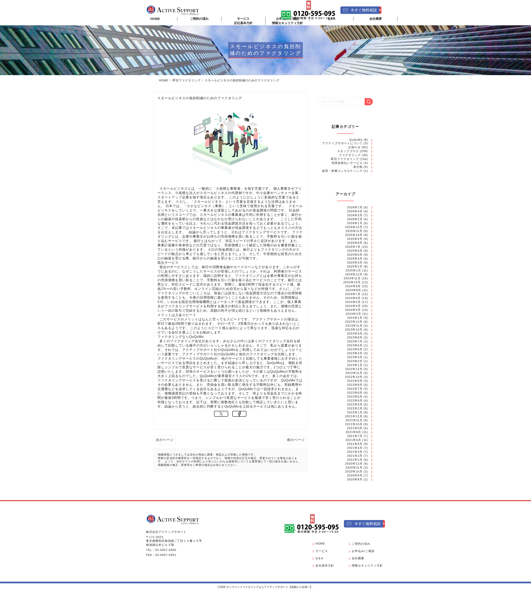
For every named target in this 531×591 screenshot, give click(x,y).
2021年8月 (353, 432)
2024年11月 (352, 278)
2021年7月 (355, 436)
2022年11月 (354, 373)
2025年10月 (354, 235)
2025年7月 (353, 246)
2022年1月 (355, 412)
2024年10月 (352, 282)
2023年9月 (355, 333)
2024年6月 (353, 298)
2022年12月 (354, 369)
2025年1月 (353, 270)
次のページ (164, 440)
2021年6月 (353, 440)
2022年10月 (354, 377)
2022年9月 (355, 380)
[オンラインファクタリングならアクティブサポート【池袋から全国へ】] (173, 519)
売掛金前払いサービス (347, 163)
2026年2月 (355, 219)
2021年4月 (355, 447)
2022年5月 (355, 396)
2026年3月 (355, 215)
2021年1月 (355, 459)
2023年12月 (354, 321)
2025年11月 (354, 231)
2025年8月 (355, 242)
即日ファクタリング (187, 80)
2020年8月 (355, 479)
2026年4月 (355, 211)
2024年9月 (353, 286)
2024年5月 (353, 302)
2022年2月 (355, 408)
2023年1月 (355, 365)
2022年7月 (355, 388)
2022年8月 (355, 384)
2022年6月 (355, 392)
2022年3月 (355, 404)
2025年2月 (355, 266)
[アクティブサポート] (173, 10)
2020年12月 (354, 463)
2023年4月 (355, 353)
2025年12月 (354, 227)
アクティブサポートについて (342, 143)
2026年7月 (355, 207)
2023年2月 (355, 361)
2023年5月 (355, 349)
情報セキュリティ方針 (287, 23)
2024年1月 (355, 317)
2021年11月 (354, 420)
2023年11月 (354, 325)
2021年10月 (354, 424)
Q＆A (319, 558)
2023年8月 (355, 337)
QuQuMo (356, 139)
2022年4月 (355, 400)
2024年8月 (353, 290)
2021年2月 (355, 455)
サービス (321, 551)
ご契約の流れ (199, 18)
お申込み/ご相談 (363, 551)
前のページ (296, 440)
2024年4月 (353, 306)
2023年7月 (355, 341)
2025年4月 (355, 258)
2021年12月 (354, 416)
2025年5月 (355, 254)
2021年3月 (355, 451)
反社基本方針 (243, 23)
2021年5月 (355, 444)
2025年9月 (355, 239)
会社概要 (358, 558)
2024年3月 (353, 309)
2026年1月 (355, 223)
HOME (155, 19)
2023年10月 (354, 329)
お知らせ (354, 147)
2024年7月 (353, 294)
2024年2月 (353, 313)
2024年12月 (354, 274)
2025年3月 (355, 262)
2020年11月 (354, 467)
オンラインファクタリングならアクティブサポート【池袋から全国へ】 (269, 587)
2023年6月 (355, 345)
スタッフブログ (348, 151)
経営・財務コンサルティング (342, 170)
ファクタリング (350, 155)
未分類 (358, 167)
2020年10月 (354, 471)
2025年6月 (355, 250)
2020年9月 (355, 475)
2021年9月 (355, 428)
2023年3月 (355, 357)
